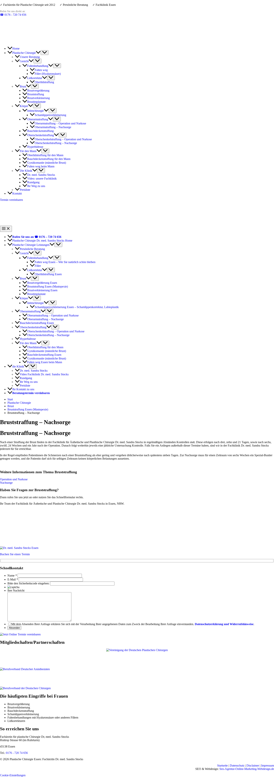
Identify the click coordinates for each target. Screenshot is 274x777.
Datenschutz (237, 765)
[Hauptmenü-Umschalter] (6, 229)
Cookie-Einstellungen (13, 775)
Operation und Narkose (14, 479)
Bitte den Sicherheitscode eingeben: (28, 583)
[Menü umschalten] (44, 52)
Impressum (267, 765)
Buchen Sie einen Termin (15, 554)
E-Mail (11, 579)
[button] (38, 52)
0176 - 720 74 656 (13, 14)
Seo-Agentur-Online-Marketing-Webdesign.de (246, 768)
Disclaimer (252, 765)
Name (11, 575)
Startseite (222, 765)
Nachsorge (6, 482)
